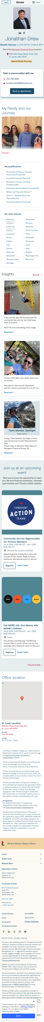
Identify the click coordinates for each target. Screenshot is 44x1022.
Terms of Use (29, 917)
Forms (4, 918)
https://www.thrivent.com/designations (20, 808)
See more (5, 153)
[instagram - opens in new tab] (20, 932)
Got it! (18, 1016)
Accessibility (29, 913)
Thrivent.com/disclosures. (11, 960)
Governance (6, 922)
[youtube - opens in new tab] (25, 932)
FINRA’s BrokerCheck (21, 984)
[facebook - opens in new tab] (4, 932)
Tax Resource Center (9, 926)
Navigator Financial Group (23, 49)
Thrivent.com (6, 984)
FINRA (10, 954)
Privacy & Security (31, 922)
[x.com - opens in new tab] (14, 932)
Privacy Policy (27, 1007)
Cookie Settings (7, 913)
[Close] (33, 1001)
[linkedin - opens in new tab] (9, 932)
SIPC (18, 954)
